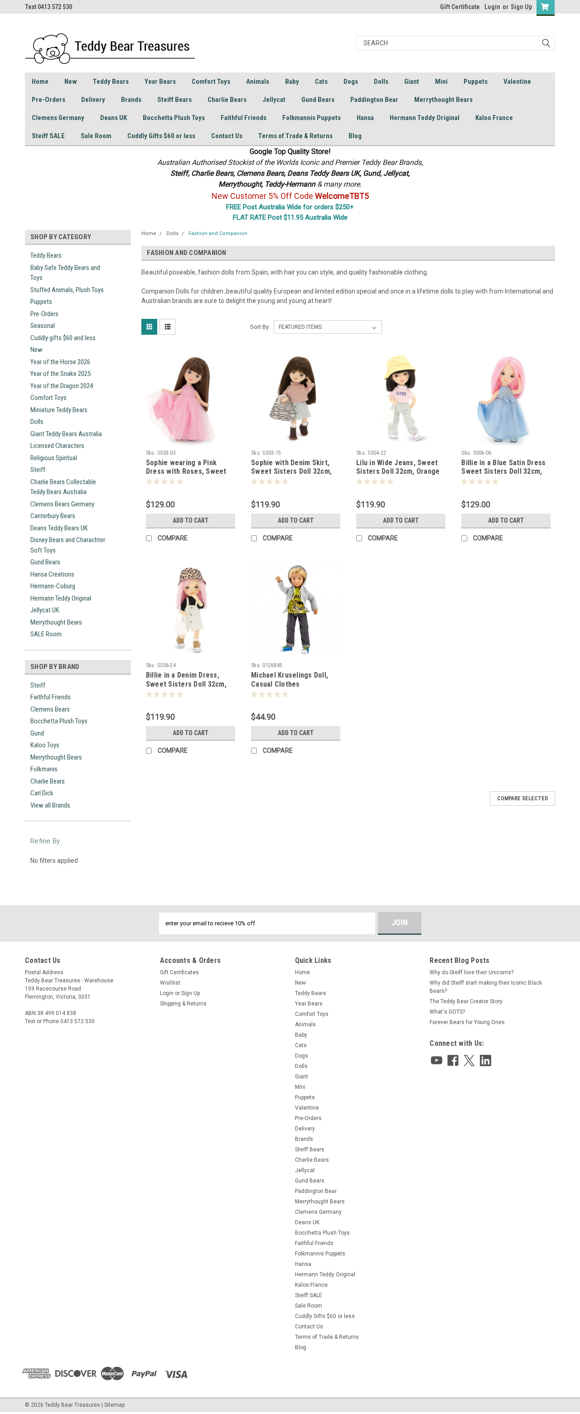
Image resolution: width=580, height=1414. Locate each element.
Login (492, 6)
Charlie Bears (227, 100)
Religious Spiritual (53, 458)
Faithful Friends (243, 118)
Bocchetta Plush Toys (174, 118)
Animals (257, 81)
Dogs (350, 81)
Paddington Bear (374, 100)
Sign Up (521, 6)
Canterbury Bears (52, 516)
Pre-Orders (48, 100)
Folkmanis (44, 769)
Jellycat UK (44, 610)
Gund (37, 733)
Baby (292, 81)
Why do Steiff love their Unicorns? (471, 972)
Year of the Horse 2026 (60, 362)
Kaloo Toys (44, 745)
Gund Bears (317, 100)
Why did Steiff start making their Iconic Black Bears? (486, 987)
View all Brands (50, 805)
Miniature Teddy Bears (58, 410)
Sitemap (114, 1405)
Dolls (381, 81)
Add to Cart (190, 520)
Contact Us (226, 136)
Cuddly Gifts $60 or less (161, 136)
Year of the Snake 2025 (60, 374)
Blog (355, 136)
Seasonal (42, 326)
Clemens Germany (58, 118)
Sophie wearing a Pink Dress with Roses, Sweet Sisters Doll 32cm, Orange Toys (187, 476)
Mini (441, 81)
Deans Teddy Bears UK (59, 528)
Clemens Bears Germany (62, 504)
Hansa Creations (52, 574)
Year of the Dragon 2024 (61, 386)
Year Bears (160, 81)
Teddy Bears (111, 81)
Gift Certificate (460, 6)
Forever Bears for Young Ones (467, 1022)
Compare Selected (522, 798)
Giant (411, 81)
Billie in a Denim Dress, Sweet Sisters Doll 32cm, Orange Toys (186, 684)
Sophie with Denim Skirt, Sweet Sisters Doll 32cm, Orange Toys (291, 471)
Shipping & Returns (183, 1003)
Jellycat (273, 100)
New (70, 81)
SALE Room (46, 634)
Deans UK (113, 118)
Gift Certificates (179, 972)
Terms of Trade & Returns (295, 136)
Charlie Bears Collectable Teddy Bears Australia (63, 487)
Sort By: (260, 326)
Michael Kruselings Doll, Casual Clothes (289, 679)
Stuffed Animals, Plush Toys (67, 290)
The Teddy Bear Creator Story (466, 1001)
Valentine (517, 81)
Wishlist (170, 983)
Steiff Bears (174, 100)
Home (40, 81)
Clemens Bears (50, 709)
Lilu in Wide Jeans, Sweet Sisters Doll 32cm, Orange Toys (398, 471)
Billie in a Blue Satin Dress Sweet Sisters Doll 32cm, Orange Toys (503, 471)
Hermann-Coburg (52, 586)
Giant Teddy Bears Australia (66, 434)
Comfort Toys (211, 81)
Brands (131, 100)
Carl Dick (41, 793)
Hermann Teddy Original (424, 118)
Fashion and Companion (217, 233)
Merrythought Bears (443, 100)
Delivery (93, 100)
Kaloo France (494, 118)
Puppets (476, 81)
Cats (321, 81)
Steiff (37, 470)
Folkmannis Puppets (311, 118)
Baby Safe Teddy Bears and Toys (65, 273)
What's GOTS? (447, 1012)
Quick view (190, 438)
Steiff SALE (48, 136)
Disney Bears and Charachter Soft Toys (67, 545)
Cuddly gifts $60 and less (63, 338)
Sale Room (96, 136)
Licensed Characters (57, 446)
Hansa (365, 118)
